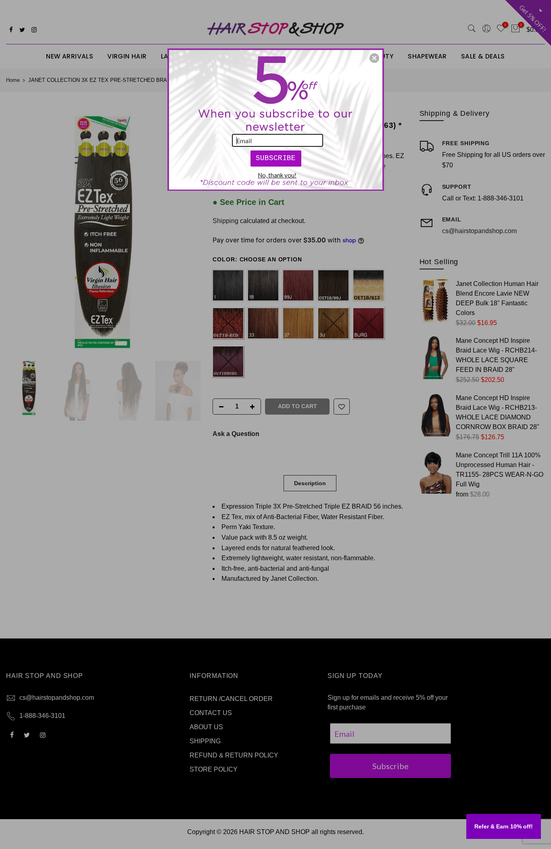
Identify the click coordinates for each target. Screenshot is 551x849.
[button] (374, 58)
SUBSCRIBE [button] (276, 158)
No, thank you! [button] (277, 175)
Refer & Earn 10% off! (503, 826)
